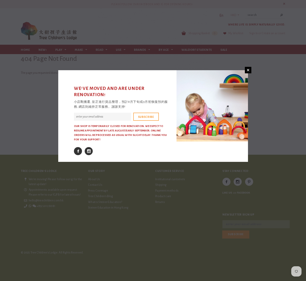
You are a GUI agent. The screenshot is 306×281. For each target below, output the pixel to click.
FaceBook (78, 151)
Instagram (89, 151)
